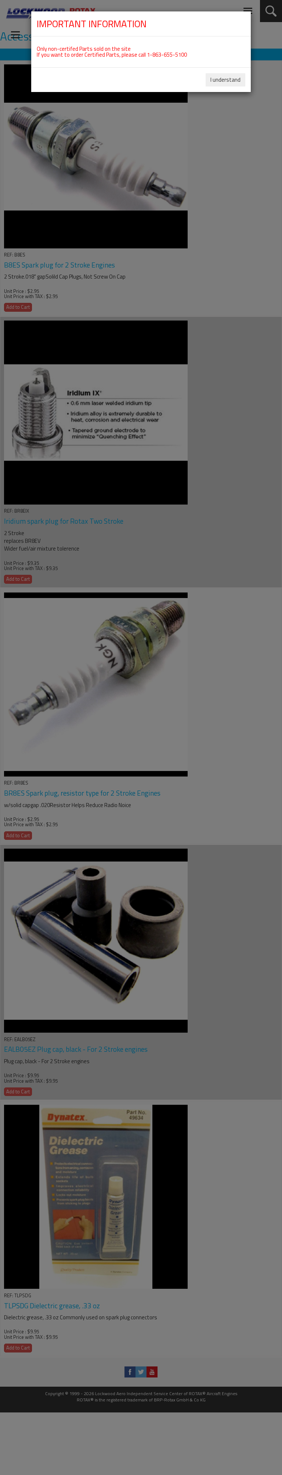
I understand (225, 79)
